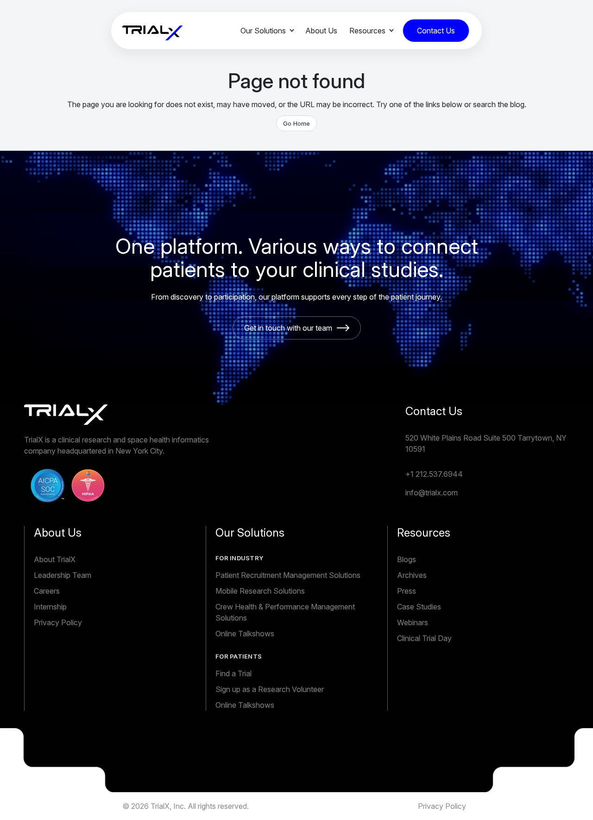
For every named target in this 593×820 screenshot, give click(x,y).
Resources (367, 30)
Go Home (296, 123)
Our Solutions (263, 30)
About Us (321, 30)
